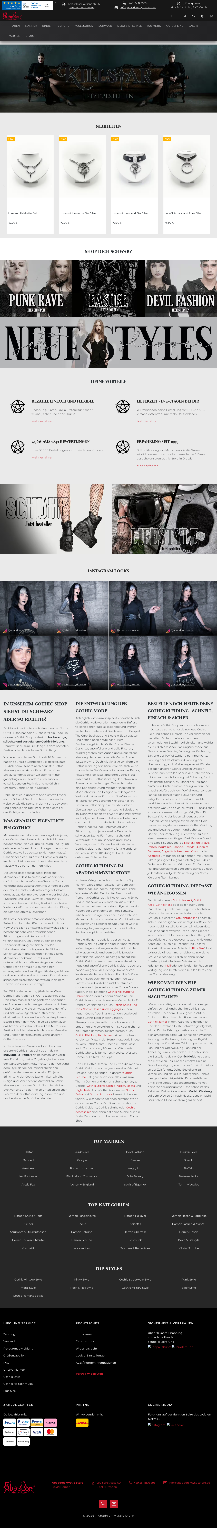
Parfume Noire (189, 1176)
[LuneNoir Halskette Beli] (30, 170)
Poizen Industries (82, 1168)
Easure (135, 1160)
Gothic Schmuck (101, 1094)
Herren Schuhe (81, 1240)
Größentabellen (186, 917)
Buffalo (188, 1168)
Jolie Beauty (135, 1176)
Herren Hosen (188, 1232)
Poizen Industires (159, 847)
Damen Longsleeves (82, 1215)
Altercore (154, 855)
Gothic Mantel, (157, 1021)
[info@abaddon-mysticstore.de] (114, 1504)
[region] (108, 185)
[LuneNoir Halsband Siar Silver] (134, 170)
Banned (177, 847)
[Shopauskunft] (160, 1346)
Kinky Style (81, 1279)
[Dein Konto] (202, 16)
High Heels (82, 1090)
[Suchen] (185, 16)
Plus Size (198, 948)
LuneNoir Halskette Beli (22, 213)
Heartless (183, 851)
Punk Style (188, 1279)
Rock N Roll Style (81, 1287)
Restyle (189, 847)
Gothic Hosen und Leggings (102, 1009)
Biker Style (189, 1287)
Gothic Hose (163, 904)
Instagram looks (108, 571)
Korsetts (135, 1224)
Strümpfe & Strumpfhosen (28, 1232)
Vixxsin (195, 851)
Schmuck (135, 1240)
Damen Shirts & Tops (28, 1215)
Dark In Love (188, 1152)
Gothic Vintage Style (28, 1279)
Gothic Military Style (135, 1287)
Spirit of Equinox (135, 1184)
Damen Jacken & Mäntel (188, 1224)
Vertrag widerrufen (89, 1373)
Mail (168, 965)
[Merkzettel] (193, 16)
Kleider (28, 1224)
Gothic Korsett (182, 900)
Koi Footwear (28, 1176)
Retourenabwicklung (18, 1348)
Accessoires (82, 1248)
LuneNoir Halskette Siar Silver (79, 213)
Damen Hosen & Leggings (188, 1215)
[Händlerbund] (182, 1346)
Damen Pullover (135, 1215)
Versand (9, 1341)
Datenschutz (85, 1341)
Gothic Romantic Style (28, 1295)
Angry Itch (168, 851)
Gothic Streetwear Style (135, 1279)
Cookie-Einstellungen (91, 1355)
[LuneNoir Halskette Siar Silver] (82, 170)
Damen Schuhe (81, 1232)
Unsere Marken (14, 1369)
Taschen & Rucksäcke (135, 1248)
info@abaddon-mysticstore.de (138, 7)
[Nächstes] (212, 184)
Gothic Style (12, 1376)
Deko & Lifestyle (189, 1240)
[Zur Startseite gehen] (19, 16)
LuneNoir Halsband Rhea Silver (184, 213)
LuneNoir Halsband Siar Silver (131, 213)
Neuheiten (108, 126)
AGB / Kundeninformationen (96, 1362)
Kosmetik (28, 1248)
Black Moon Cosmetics (81, 1176)
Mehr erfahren (42, 421)
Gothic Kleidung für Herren (93, 1035)
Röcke (81, 1224)
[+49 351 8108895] (103, 1504)
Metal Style (28, 1287)
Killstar (188, 842)
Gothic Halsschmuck (18, 1383)
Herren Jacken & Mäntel (28, 1240)
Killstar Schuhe (189, 1248)
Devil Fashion (135, 1152)
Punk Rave (201, 842)
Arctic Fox (28, 1184)
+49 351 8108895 (138, 3)
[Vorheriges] (4, 184)
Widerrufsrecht (86, 1348)
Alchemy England (82, 1184)
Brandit (189, 1160)
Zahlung (9, 1334)
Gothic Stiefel (96, 1085)
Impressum (84, 1334)
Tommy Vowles (189, 1184)
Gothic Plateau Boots (120, 1085)
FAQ (6, 1362)
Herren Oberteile (135, 1232)
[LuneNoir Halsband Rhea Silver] (186, 170)
